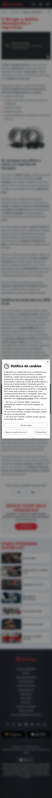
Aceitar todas (26, 425)
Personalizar (41, 432)
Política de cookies (25, 398)
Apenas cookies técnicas (16, 432)
